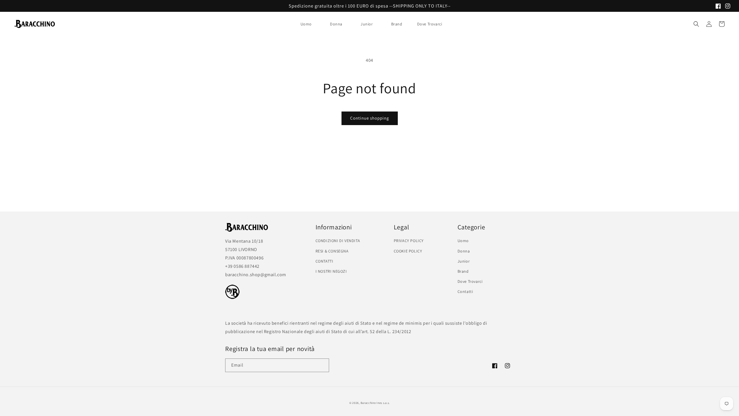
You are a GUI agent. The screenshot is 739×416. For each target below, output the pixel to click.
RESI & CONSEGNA (332, 251)
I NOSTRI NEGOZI (331, 271)
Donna (336, 24)
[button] (308, 24)
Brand (396, 24)
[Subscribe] (322, 365)
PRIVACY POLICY (409, 240)
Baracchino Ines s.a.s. (375, 403)
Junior (367, 24)
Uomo (306, 24)
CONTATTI (324, 261)
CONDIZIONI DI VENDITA (338, 240)
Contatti (465, 291)
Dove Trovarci (470, 281)
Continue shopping (369, 118)
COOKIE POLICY (408, 251)
